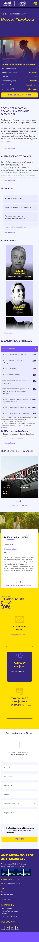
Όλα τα (18, 505)
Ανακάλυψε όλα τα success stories (18, 586)
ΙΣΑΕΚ (6, 14)
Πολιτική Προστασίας (9, 911)
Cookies (4, 914)
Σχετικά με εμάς (7, 894)
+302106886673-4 (20, 671)
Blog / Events (6, 900)
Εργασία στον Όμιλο (9, 916)
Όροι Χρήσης (6, 908)
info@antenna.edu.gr (19, 635)
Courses (4, 892)
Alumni (3, 897)
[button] (16, 501)
